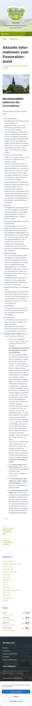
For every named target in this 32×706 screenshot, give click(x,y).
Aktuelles (14, 39)
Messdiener (6, 580)
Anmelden (6, 657)
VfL (4, 601)
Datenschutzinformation (10, 654)
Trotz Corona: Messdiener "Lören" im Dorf (8, 531)
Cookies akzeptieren (16, 691)
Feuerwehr (6, 569)
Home (5, 39)
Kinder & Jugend (8, 572)
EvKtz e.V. (6, 567)
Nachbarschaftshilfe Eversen (7, 542)
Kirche (5, 68)
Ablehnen (16, 696)
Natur (4, 582)
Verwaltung (6, 598)
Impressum (6, 651)
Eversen (16, 23)
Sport (4, 593)
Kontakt (5, 648)
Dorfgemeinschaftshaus (10, 564)
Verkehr (5, 595)
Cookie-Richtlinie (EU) (10, 660)
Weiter (5, 538)
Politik (5, 587)
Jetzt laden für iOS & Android (12, 678)
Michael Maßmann (20, 66)
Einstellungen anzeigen (16, 701)
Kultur (5, 577)
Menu (6, 34)
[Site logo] (16, 19)
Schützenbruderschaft (10, 590)
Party (4, 585)
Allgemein (6, 561)
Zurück (5, 526)
